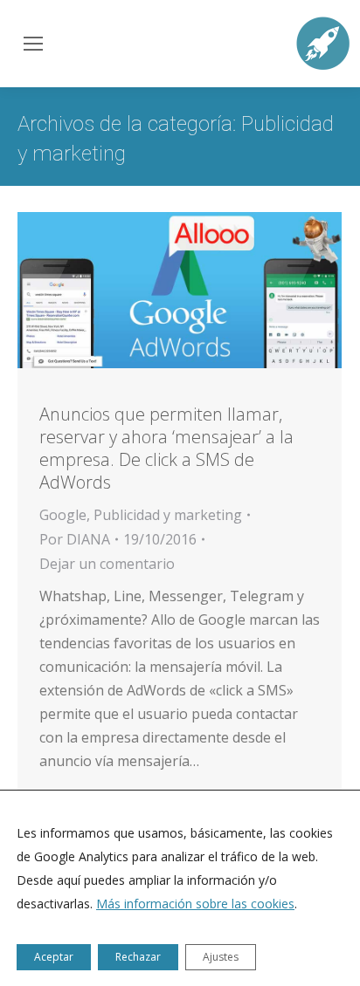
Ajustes (221, 956)
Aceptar (53, 956)
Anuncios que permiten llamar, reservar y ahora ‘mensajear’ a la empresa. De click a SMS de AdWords (166, 448)
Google (63, 514)
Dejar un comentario (107, 563)
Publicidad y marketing (167, 514)
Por (74, 539)
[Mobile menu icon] (31, 43)
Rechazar (138, 956)
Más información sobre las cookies (195, 903)
